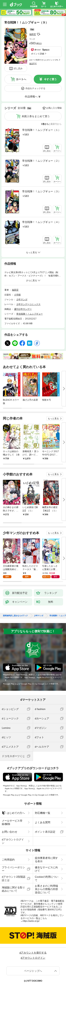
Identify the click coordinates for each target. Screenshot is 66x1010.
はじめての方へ (16, 812)
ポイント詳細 (37, 53)
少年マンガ (21, 299)
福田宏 (32, 34)
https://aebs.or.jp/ (31, 921)
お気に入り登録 (54, 108)
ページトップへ (33, 970)
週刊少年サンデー (23, 309)
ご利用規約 (8, 859)
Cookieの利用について (46, 878)
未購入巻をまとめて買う (36, 116)
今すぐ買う (50, 79)
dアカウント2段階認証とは (13, 878)
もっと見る (53, 418)
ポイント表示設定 (45, 831)
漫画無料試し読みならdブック (15, 616)
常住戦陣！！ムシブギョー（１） (41, 129)
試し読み (18, 68)
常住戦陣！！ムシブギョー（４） (41, 222)
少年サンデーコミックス (28, 304)
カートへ (21, 79)
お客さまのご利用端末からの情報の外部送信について (46, 889)
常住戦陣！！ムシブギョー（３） (41, 191)
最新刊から (56, 124)
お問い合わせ (9, 831)
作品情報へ (31, 96)
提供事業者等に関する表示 (46, 859)
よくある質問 (42, 822)
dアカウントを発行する (33, 952)
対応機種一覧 (42, 812)
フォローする (38, 34)
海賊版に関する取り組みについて (13, 889)
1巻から (45, 124)
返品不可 (33, 64)
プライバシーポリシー (13, 869)
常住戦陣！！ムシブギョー (29, 314)
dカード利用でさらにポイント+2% (43, 60)
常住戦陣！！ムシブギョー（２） (41, 160)
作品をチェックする (35, 88)
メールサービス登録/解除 (12, 822)
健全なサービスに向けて (46, 869)
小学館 (17, 294)
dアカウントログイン (13, 841)
